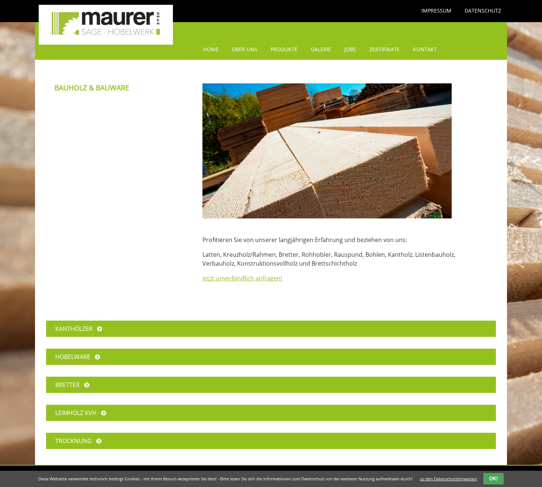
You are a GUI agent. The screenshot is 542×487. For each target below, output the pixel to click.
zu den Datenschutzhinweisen (448, 478)
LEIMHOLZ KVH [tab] (78, 413)
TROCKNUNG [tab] (75, 441)
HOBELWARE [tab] (75, 357)
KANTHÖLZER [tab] (76, 329)
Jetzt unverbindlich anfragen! (242, 278)
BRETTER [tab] (69, 385)
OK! (493, 478)
